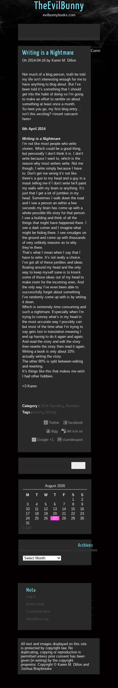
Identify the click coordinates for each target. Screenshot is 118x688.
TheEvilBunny (59, 6)
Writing (50, 412)
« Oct (27, 528)
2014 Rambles (52, 406)
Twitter (54, 423)
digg (54, 431)
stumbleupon (73, 440)
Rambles (73, 406)
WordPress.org (37, 619)
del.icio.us (75, 431)
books (38, 412)
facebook (75, 423)
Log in (31, 597)
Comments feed (38, 612)
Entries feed (35, 604)
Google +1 (45, 440)
